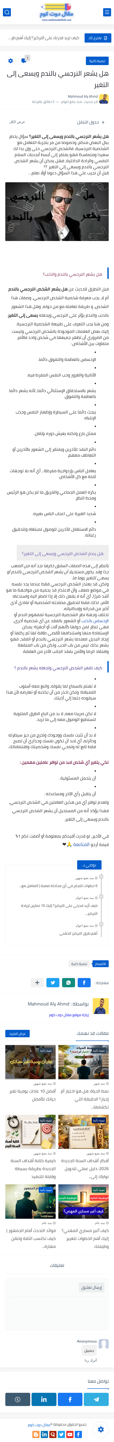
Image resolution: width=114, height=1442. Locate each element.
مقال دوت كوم (39, 1424)
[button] (84, 982)
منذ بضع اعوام (85, 898)
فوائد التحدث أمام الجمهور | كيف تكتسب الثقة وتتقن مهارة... (31, 1238)
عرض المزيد (17, 1033)
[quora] (52, 1434)
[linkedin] (44, 1399)
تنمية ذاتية (97, 61)
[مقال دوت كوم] (57, 12)
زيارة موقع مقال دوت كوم (69, 1014)
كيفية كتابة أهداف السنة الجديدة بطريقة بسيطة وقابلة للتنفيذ (33, 1168)
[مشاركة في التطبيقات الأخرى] (37, 982)
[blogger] (36, 1434)
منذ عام (100, 1223)
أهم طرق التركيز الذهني (78, 933)
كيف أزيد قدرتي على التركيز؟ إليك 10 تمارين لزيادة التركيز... (59, 909)
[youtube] (69, 1434)
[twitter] (61, 1434)
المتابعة (81, 844)
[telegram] (96, 1399)
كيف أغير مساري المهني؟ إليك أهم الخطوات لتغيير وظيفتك (85, 1238)
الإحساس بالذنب (95, 621)
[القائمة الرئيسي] (107, 12)
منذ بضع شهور (84, 878)
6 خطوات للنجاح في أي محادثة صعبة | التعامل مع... (58, 885)
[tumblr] (17, 1399)
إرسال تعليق (91, 1287)
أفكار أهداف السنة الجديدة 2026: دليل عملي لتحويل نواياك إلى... (85, 1168)
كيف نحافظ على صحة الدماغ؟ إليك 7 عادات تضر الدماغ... (43, 41)
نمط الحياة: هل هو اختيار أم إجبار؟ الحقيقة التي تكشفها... (85, 1099)
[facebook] (70, 1399)
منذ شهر (99, 1083)
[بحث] (7, 12)
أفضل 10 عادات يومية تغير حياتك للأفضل (32, 1095)
